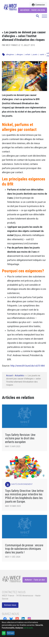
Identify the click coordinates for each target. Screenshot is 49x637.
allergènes (10, 54)
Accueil (9, 375)
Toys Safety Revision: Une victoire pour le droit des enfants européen (20, 438)
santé (42, 54)
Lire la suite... (29, 628)
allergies (19, 54)
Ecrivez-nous (10, 605)
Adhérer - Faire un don (32, 10)
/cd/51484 (39, 365)
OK (4, 633)
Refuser (10, 633)
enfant (27, 54)
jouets (35, 54)
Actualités (19, 375)
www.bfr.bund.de (25, 365)
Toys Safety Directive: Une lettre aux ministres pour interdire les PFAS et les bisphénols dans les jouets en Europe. (24, 496)
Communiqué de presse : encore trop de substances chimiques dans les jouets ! (24, 549)
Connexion (38, 4)
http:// (13, 365)
